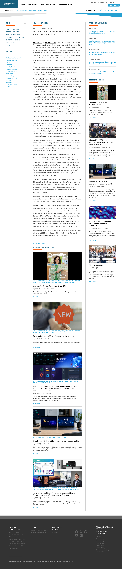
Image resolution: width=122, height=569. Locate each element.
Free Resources (110, 2)
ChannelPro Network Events (39, 530)
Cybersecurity (33, 4)
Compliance (23, 10)
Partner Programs (11, 76)
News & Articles (13, 29)
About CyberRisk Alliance (16, 535)
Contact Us (99, 536)
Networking (9, 73)
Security (8, 80)
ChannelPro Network (46, 28)
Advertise (100, 2)
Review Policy (100, 539)
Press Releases (12, 32)
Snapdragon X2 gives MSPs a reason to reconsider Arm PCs (56, 441)
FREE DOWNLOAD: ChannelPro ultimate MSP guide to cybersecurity (101, 223)
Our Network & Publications (17, 539)
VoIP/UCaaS (9, 87)
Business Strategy (48, 4)
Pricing (40, 10)
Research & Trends (11, 78)
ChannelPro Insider (114, 5)
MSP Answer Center (12, 71)
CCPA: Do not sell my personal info (102, 551)
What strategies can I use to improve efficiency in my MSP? (101, 53)
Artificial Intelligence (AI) (13, 58)
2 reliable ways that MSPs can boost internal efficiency (101, 72)
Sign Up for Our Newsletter (17, 543)
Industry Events (10, 67)
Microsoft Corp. (50, 42)
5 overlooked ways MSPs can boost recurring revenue (54, 336)
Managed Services (11, 69)
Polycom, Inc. (37, 42)
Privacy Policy (100, 543)
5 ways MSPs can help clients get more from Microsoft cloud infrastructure (102, 63)
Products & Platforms (16, 37)
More (45, 10)
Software (9, 82)
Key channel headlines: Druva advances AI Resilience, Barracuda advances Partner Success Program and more (55, 494)
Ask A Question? (13, 548)
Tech (23, 4)
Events (93, 2)
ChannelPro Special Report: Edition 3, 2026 (49, 286)
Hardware (9, 65)
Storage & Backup (11, 85)
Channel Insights (65, 4)
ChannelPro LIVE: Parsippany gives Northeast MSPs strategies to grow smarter (101, 142)
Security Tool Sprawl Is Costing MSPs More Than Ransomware (102, 32)
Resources (10, 42)
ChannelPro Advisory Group (17, 541)
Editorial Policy (100, 548)
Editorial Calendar (14, 537)
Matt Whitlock (47, 393)
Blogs (8, 45)
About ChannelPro (14, 532)
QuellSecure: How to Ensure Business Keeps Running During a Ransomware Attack (102, 42)
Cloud (8, 62)
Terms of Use (100, 541)
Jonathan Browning (48, 339)
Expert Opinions (13, 40)
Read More (36, 297)
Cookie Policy (100, 545)
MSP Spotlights (13, 34)
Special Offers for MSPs (16, 546)
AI (17, 10)
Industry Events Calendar (38, 533)
